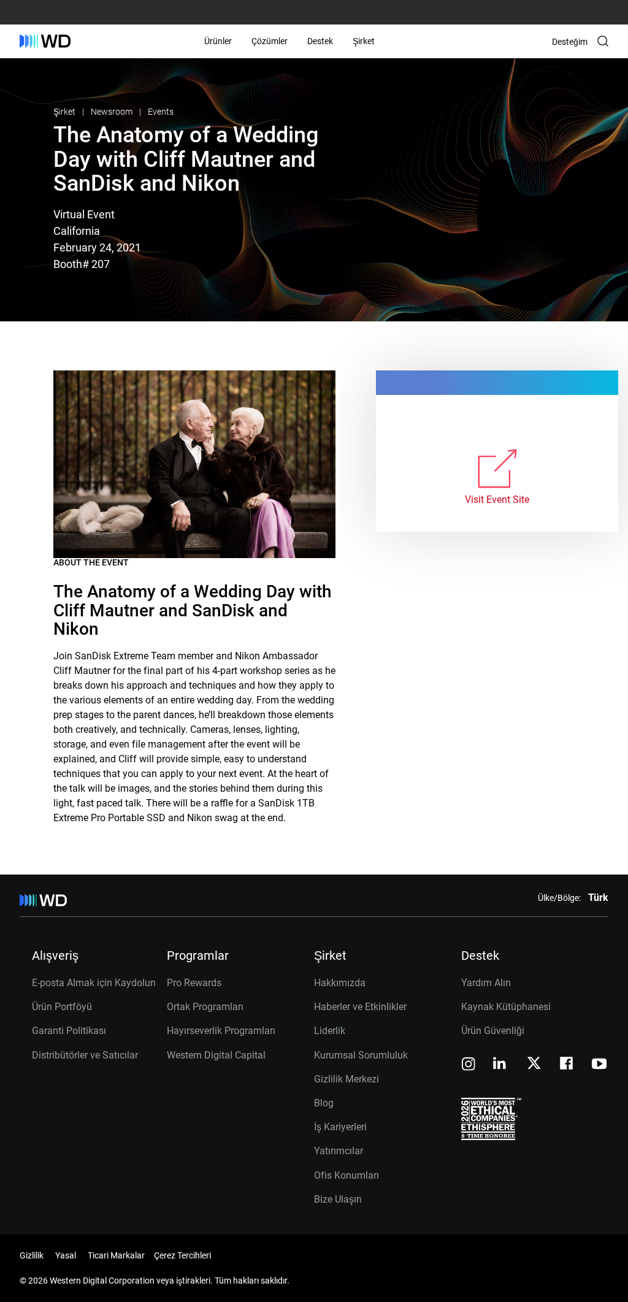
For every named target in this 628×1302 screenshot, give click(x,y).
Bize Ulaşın (338, 1199)
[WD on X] (534, 1064)
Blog (324, 1103)
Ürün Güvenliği (492, 1030)
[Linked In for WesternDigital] (500, 1065)
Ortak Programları (205, 1007)
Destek (320, 41)
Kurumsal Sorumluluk (361, 1055)
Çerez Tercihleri (182, 1255)
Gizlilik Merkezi (346, 1079)
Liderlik (329, 1030)
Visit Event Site (497, 499)
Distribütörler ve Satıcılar (85, 1055)
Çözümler (269, 41)
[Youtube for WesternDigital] (599, 1065)
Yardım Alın (486, 983)
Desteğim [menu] (570, 42)
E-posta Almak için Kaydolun (94, 983)
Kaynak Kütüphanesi (506, 1007)
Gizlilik (32, 1255)
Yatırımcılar (338, 1151)
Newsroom (112, 112)
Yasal (65, 1255)
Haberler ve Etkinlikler (360, 1007)
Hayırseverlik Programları (221, 1030)
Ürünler (218, 41)
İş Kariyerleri (340, 1127)
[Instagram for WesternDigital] (468, 1065)
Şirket (364, 41)
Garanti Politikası (69, 1030)
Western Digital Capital (216, 1055)
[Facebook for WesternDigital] (567, 1065)
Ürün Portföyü (62, 1007)
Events (161, 112)
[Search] (602, 41)
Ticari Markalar (116, 1255)
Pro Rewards (194, 983)
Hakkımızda (340, 983)
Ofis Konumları (346, 1175)
